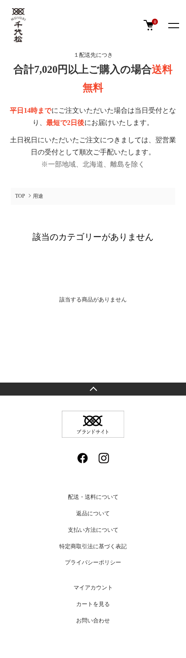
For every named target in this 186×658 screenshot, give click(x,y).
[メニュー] (173, 25)
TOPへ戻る (93, 389)
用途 (38, 196)
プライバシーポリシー (93, 562)
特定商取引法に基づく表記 (93, 546)
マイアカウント (93, 587)
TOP (20, 196)
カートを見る (93, 604)
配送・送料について (93, 497)
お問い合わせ (93, 620)
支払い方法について (93, 530)
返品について (93, 513)
